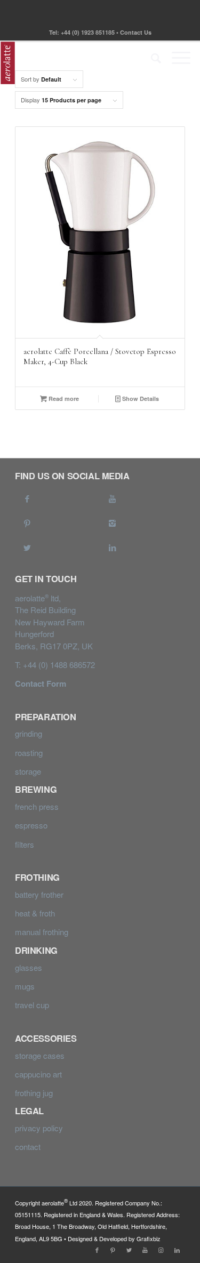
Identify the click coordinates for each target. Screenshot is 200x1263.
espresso (31, 825)
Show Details (140, 399)
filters (24, 844)
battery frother (39, 894)
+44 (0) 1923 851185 (88, 32)
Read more (63, 399)
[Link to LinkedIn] (112, 546)
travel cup (32, 1004)
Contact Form (40, 683)
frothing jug (34, 1092)
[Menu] (175, 57)
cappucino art (38, 1074)
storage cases (40, 1055)
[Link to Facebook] (27, 497)
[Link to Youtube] (112, 497)
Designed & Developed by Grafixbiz (114, 1238)
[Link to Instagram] (112, 521)
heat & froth (35, 913)
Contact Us (135, 32)
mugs (25, 986)
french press (37, 806)
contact (28, 1146)
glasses (28, 967)
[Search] (150, 57)
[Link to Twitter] (27, 546)
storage (28, 771)
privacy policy (39, 1127)
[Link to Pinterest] (27, 521)
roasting (29, 752)
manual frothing (41, 931)
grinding (28, 733)
